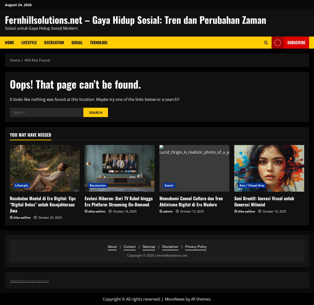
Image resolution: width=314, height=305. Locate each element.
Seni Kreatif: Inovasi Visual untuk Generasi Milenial (264, 201)
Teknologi (98, 42)
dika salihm (22, 217)
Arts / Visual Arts (251, 185)
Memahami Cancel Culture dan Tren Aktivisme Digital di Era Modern (191, 201)
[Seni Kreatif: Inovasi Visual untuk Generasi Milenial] (269, 168)
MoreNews (175, 299)
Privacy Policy (196, 247)
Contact (130, 247)
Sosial (77, 42)
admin (168, 211)
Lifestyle (29, 42)
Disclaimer (170, 247)
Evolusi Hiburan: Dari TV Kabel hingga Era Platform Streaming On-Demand (119, 201)
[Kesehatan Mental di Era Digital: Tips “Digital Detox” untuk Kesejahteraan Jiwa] (45, 168)
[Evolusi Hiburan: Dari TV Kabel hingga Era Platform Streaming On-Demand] (120, 168)
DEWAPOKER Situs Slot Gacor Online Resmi (29, 280)
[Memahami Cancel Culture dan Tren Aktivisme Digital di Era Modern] (194, 168)
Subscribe (296, 42)
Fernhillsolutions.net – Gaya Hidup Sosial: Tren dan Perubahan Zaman (135, 20)
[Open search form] (266, 42)
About (112, 247)
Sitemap (149, 247)
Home (9, 42)
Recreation (54, 42)
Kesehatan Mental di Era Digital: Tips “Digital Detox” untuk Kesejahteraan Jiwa (43, 204)
